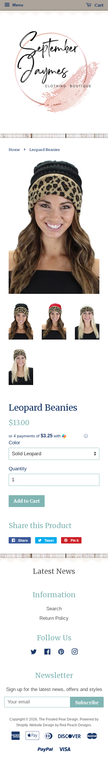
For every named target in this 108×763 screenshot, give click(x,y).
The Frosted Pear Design (58, 719)
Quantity (18, 468)
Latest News (54, 571)
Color (14, 442)
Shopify (22, 725)
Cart (99, 5)
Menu (17, 5)
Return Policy (54, 618)
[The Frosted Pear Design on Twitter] (34, 652)
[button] (54, 436)
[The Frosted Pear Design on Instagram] (74, 652)
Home (14, 149)
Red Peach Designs (75, 725)
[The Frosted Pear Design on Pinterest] (61, 652)
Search (54, 608)
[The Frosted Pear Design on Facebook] (47, 652)
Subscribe (87, 702)
